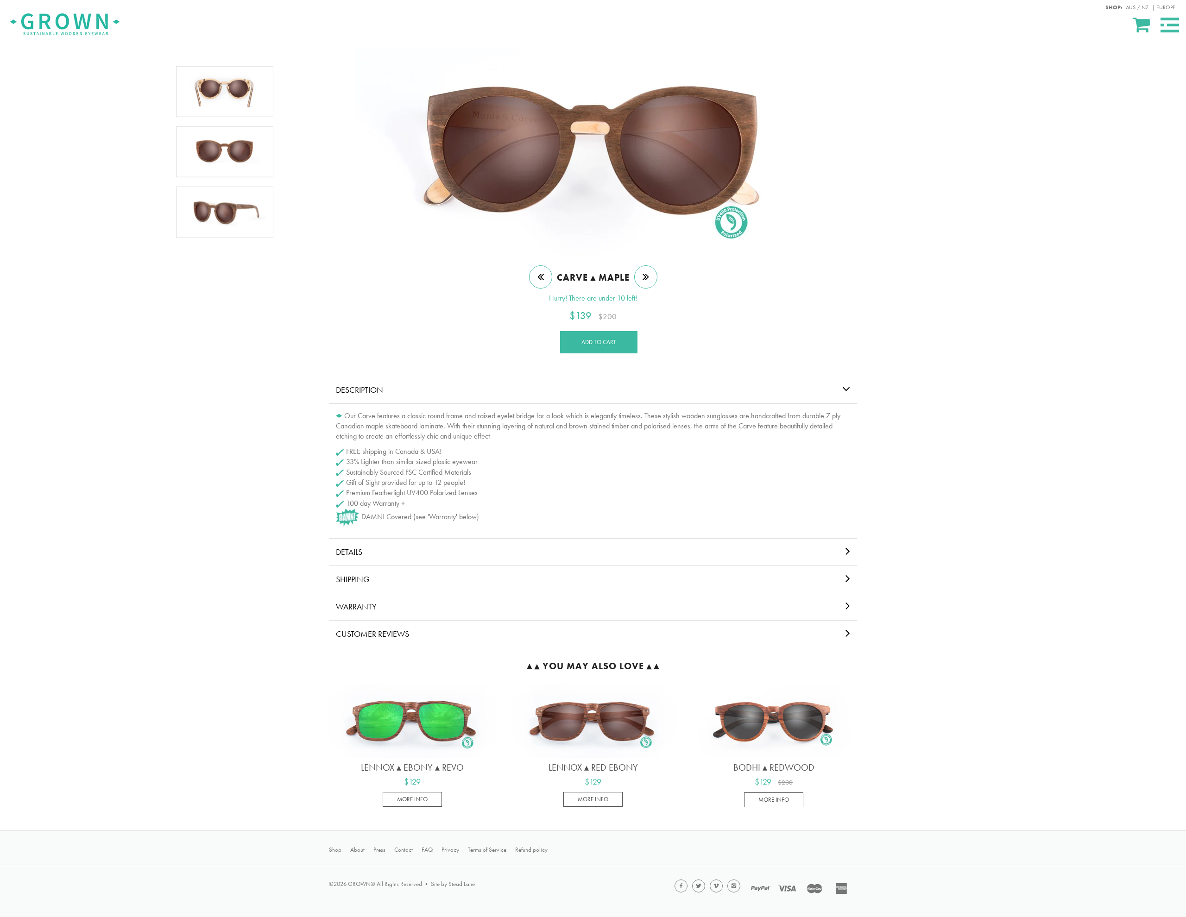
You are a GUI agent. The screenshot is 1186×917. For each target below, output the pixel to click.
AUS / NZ (1137, 7)
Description (359, 389)
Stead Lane (461, 884)
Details (349, 551)
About (357, 850)
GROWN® (361, 884)
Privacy (450, 850)
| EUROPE (1163, 7)
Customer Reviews (372, 633)
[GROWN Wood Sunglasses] (64, 22)
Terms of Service (487, 850)
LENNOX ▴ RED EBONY (593, 767)
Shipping (353, 579)
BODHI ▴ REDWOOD (773, 767)
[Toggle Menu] (1170, 25)
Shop (335, 850)
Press (379, 850)
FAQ (427, 850)
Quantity (880, 713)
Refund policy (531, 850)
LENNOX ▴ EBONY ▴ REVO (412, 767)
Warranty (356, 606)
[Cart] (1142, 24)
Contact (403, 850)
